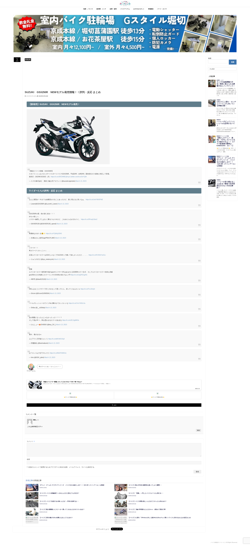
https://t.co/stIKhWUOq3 (56, 339)
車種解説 (151, 9)
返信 (198, 430)
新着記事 (27, 59)
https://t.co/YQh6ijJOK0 (54, 233)
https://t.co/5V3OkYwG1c (97, 255)
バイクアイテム (125, 9)
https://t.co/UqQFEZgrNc (79, 275)
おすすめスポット (138, 9)
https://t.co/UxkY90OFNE (94, 199)
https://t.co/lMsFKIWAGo (58, 353)
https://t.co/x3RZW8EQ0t (59, 176)
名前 (28, 459)
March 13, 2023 (81, 181)
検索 (209, 58)
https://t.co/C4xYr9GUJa (77, 303)
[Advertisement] (114, 75)
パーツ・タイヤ (162, 9)
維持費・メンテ (101, 9)
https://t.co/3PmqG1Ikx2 (89, 219)
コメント (31, 441)
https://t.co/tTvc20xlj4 (87, 289)
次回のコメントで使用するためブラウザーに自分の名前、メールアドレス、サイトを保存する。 (62, 467)
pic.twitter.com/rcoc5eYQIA (77, 176)
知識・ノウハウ (88, 9)
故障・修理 (113, 9)
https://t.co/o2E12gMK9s (70, 320)
